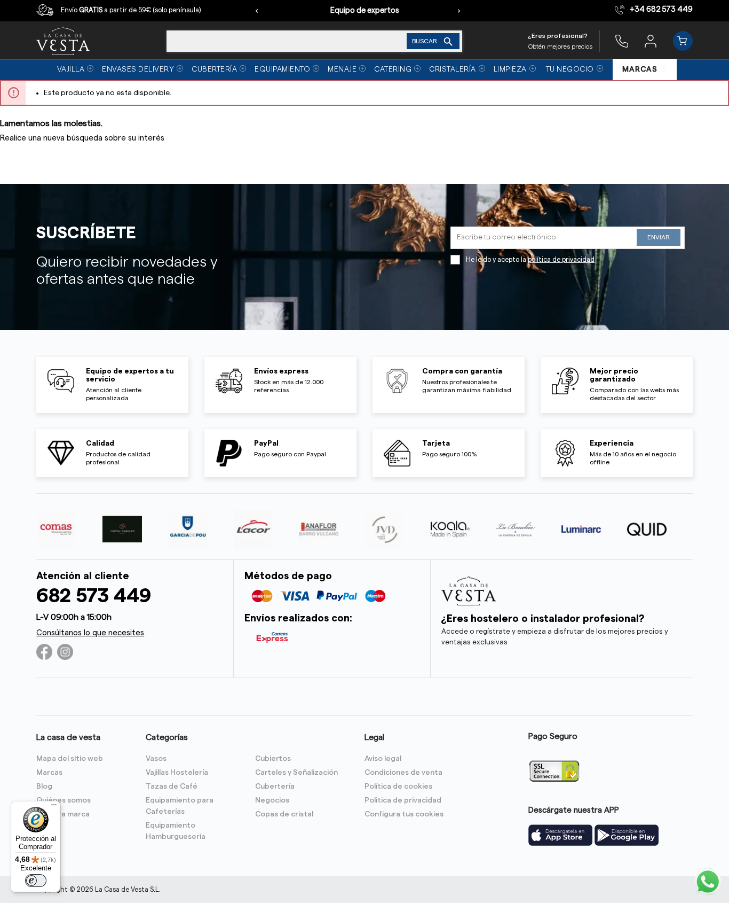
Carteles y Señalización (296, 772)
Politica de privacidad (402, 800)
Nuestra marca (63, 814)
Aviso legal (382, 758)
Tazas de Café (171, 786)
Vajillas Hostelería (177, 772)
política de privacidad (561, 259)
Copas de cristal (284, 814)
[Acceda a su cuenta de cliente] (650, 40)
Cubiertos (273, 758)
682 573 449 (93, 596)
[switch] (35, 880)
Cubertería (275, 786)
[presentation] (256, 10)
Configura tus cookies (403, 814)
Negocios (272, 800)
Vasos (156, 758)
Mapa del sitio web (69, 758)
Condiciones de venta (403, 772)
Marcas (49, 772)
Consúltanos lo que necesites (90, 633)
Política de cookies (398, 786)
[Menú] (53, 807)
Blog (44, 786)
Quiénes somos (63, 800)
